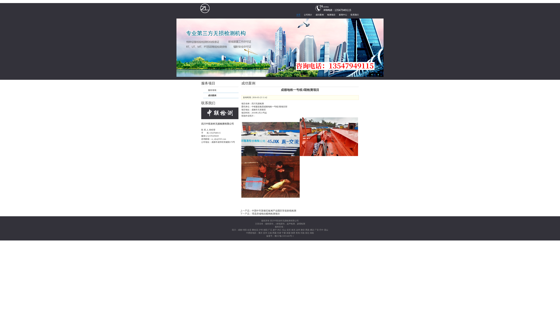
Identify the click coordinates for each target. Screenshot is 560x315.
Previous (371, 74)
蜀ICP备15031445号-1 (284, 236)
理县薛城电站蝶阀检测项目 (266, 213)
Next (378, 74)
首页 (298, 15)
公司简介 (308, 15)
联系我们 (355, 15)
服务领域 (212, 90)
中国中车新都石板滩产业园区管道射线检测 (274, 210)
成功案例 (320, 15)
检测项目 (331, 15)
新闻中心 (343, 15)
